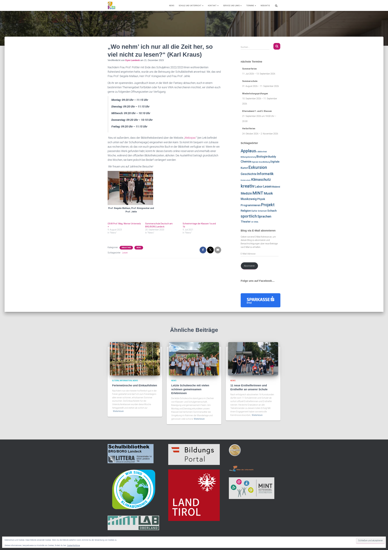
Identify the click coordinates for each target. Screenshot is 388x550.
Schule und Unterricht (190, 6)
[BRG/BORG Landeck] (111, 5)
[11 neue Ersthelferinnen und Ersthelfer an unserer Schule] (253, 358)
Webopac (190, 137)
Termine (250, 6)
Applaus (248, 151)
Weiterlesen (118, 411)
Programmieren (251, 205)
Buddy (272, 156)
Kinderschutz (246, 180)
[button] (202, 6)
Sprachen (264, 216)
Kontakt (212, 6)
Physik (261, 199)
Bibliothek (126, 247)
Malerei (276, 186)
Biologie (262, 156)
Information (126, 381)
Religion (246, 210)
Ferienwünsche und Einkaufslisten (134, 385)
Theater (246, 221)
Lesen (125, 252)
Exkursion (257, 167)
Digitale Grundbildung (261, 162)
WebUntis (265, 6)
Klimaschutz (261, 179)
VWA (256, 222)
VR (252, 222)
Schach (272, 210)
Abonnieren (249, 266)
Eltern (115, 381)
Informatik (265, 174)
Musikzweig (249, 199)
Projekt (267, 204)
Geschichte (248, 174)
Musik (268, 193)
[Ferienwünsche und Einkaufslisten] (135, 358)
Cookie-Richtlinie (73, 545)
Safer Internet (259, 211)
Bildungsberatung (248, 157)
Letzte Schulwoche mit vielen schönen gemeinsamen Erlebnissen (190, 389)
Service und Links (231, 6)
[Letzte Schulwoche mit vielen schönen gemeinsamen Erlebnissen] (194, 358)
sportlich (249, 216)
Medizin (246, 193)
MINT (258, 193)
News (171, 6)
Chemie (246, 161)
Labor (259, 186)
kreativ (247, 186)
